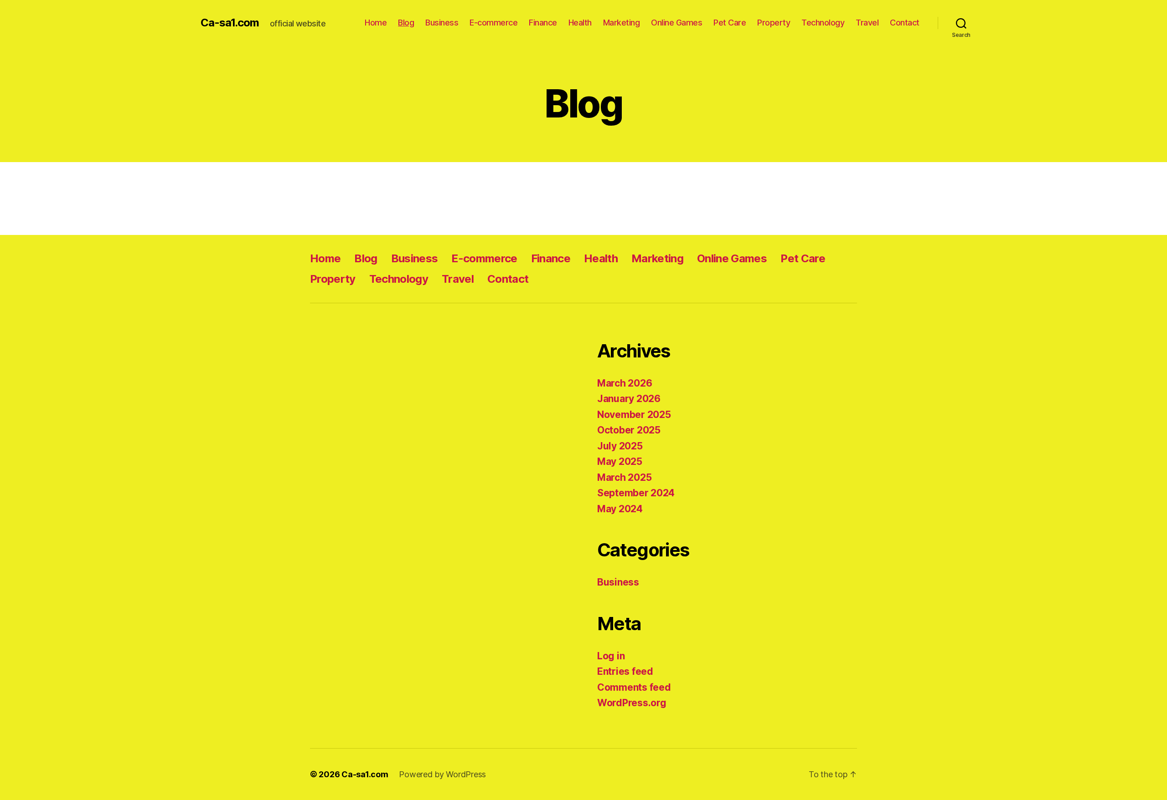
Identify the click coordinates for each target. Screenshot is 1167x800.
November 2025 (634, 414)
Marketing (621, 22)
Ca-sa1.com (230, 22)
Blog (406, 22)
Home (376, 22)
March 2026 (624, 383)
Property (773, 22)
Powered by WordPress (442, 774)
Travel (867, 22)
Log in (611, 656)
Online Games (676, 22)
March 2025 (624, 477)
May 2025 (619, 461)
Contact (904, 22)
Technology (822, 22)
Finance (543, 22)
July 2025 (620, 446)
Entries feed (625, 671)
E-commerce (493, 22)
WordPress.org (631, 702)
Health (580, 22)
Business (441, 22)
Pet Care (729, 22)
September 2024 (636, 493)
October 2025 (629, 430)
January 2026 (629, 398)
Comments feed (634, 687)
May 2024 (620, 509)
